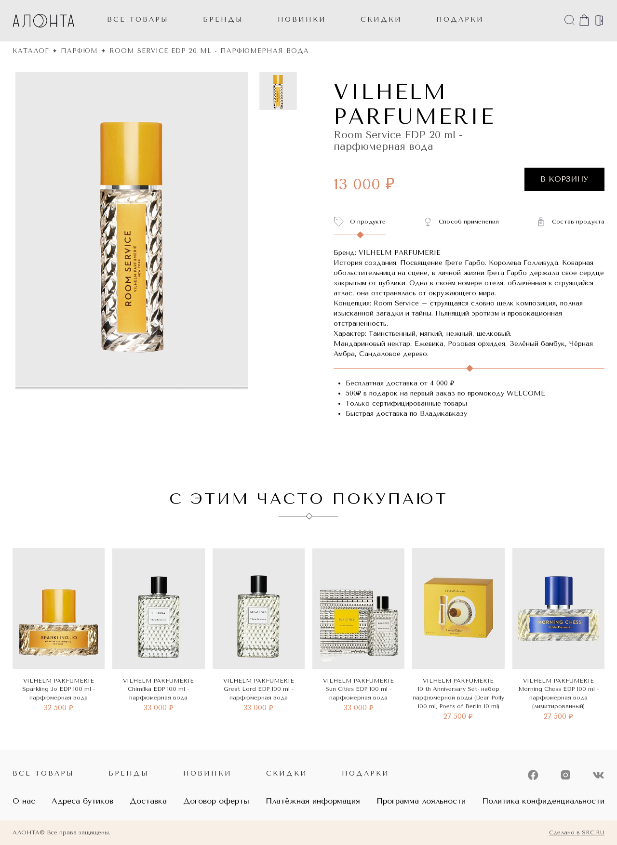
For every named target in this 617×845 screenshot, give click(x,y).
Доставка (148, 800)
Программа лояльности (421, 800)
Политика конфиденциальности (543, 800)
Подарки (365, 773)
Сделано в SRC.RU (576, 832)
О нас (24, 800)
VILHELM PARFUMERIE (414, 104)
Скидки (287, 773)
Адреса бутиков (82, 800)
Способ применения (469, 221)
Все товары (138, 19)
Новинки (207, 773)
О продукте (368, 221)
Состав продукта (578, 221)
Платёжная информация (313, 800)
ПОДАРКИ (460, 19)
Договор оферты (216, 800)
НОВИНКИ (302, 19)
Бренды (223, 19)
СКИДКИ (381, 19)
